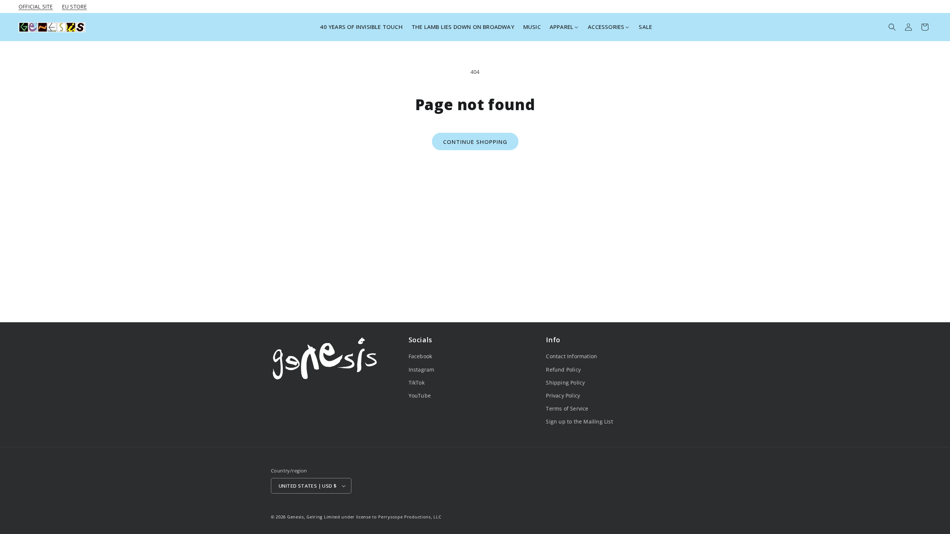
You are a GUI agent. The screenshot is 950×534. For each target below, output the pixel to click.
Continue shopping (475, 141)
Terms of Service (567, 408)
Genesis (295, 517)
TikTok (417, 382)
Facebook (420, 356)
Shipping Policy (565, 382)
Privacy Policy (563, 395)
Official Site (36, 6)
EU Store (74, 6)
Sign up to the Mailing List (579, 421)
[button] (564, 27)
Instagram (422, 369)
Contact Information (571, 356)
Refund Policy (563, 369)
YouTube (420, 395)
